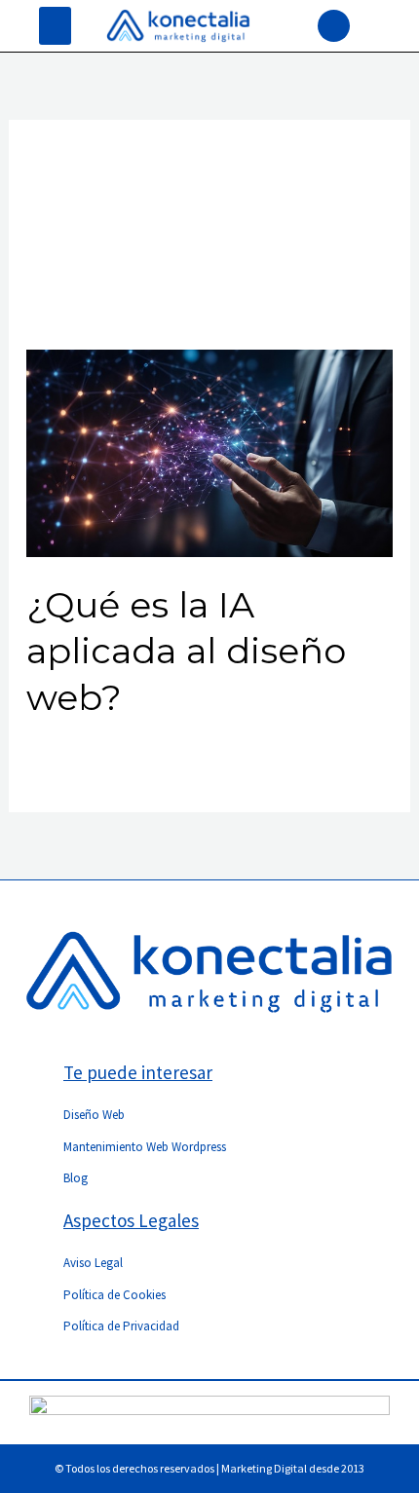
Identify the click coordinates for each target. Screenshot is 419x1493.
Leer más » (62, 757)
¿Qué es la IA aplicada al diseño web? (186, 651)
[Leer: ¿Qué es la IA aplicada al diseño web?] (210, 452)
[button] (55, 26)
